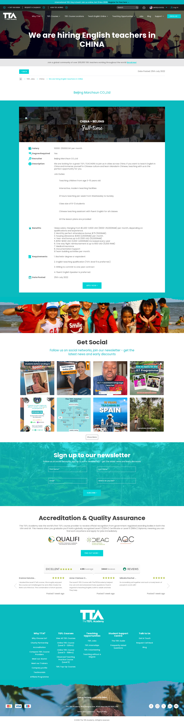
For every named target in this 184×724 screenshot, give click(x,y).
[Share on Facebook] (151, 706)
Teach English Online (97, 16)
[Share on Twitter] (163, 706)
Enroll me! (132, 62)
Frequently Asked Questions (118, 646)
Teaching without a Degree (92, 655)
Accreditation (39, 647)
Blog (149, 16)
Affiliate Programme (39, 677)
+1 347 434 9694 (14, 7)
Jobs (141, 16)
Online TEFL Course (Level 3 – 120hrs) (65, 644)
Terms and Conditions (86, 712)
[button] (37, 378)
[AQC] (125, 540)
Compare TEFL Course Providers (39, 653)
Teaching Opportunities (122, 16)
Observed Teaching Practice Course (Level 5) (66, 659)
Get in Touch (144, 638)
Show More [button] (92, 437)
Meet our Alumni (39, 659)
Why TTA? (36, 16)
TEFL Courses (52, 16)
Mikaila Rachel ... (128, 578)
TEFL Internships (92, 645)
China (42, 79)
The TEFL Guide (118, 641)
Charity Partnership (39, 643)
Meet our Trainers (39, 663)
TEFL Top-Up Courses (65, 666)
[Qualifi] (63, 540)
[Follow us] (170, 706)
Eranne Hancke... (27, 578)
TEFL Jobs (31, 79)
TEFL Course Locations (74, 16)
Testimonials (39, 672)
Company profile (39, 668)
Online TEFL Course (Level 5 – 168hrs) (65, 651)
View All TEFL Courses (65, 638)
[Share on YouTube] (176, 706)
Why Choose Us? (39, 638)
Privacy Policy (102, 712)
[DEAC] (97, 540)
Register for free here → (118, 2)
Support (158, 16)
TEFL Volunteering (92, 650)
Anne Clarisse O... (78, 578)
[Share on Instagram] (157, 706)
